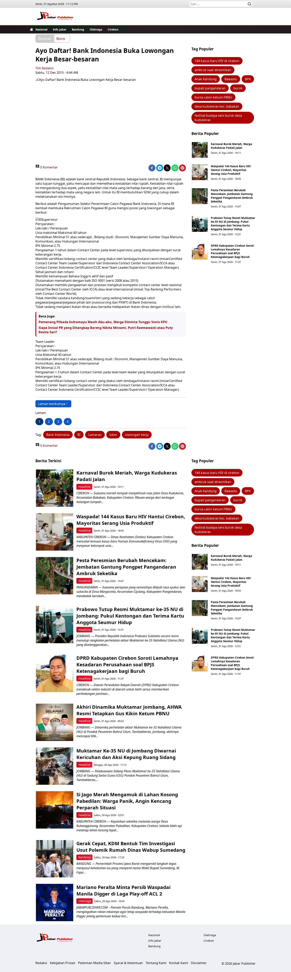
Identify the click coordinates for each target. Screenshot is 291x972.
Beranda (44, 38)
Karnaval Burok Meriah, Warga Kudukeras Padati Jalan (231, 146)
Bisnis (60, 38)
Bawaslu (230, 79)
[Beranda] (31, 29)
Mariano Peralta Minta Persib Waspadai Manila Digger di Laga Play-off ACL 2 (123, 890)
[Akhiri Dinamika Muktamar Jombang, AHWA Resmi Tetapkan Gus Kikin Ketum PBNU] (54, 722)
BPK (248, 79)
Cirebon (113, 29)
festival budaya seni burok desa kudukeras (218, 117)
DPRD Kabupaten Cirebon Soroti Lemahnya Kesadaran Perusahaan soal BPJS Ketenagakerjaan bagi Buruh (232, 251)
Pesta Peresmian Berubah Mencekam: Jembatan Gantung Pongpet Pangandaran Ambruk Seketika (232, 195)
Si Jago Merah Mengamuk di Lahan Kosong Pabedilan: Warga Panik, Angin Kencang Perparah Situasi (127, 801)
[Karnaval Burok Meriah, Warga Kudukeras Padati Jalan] (200, 150)
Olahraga (96, 29)
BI (78, 435)
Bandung (78, 29)
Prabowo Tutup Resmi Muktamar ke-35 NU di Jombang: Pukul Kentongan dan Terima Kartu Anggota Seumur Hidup (233, 223)
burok (237, 88)
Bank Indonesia (57, 435)
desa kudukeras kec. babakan (217, 106)
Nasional (41, 29)
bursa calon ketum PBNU (213, 97)
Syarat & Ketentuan (128, 963)
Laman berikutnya (51, 404)
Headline (84, 487)
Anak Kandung (206, 79)
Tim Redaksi (44, 68)
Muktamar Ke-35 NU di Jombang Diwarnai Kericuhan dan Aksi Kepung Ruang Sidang (126, 753)
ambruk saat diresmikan (213, 70)
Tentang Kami (156, 963)
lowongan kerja (136, 435)
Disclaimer (199, 963)
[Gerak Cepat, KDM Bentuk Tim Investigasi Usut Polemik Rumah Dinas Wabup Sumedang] (54, 858)
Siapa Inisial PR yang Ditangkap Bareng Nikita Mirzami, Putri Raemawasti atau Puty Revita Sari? (106, 330)
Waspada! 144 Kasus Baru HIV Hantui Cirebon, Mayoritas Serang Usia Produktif (231, 170)
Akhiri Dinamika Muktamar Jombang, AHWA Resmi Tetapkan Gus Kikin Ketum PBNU (129, 710)
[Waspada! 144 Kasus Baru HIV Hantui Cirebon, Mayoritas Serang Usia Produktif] (200, 172)
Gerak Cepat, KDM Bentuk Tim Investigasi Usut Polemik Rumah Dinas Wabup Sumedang (130, 846)
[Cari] (249, 4)
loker (113, 435)
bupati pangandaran (210, 88)
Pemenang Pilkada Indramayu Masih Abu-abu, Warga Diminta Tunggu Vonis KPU (103, 322)
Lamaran (95, 435)
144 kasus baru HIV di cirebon (217, 61)
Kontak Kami (178, 963)
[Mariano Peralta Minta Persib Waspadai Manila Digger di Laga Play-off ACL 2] (54, 902)
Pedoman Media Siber (94, 963)
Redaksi (41, 963)
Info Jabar (59, 29)
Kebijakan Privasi (62, 963)
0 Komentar (48, 167)
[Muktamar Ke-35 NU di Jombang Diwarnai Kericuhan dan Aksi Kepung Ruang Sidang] (54, 766)
